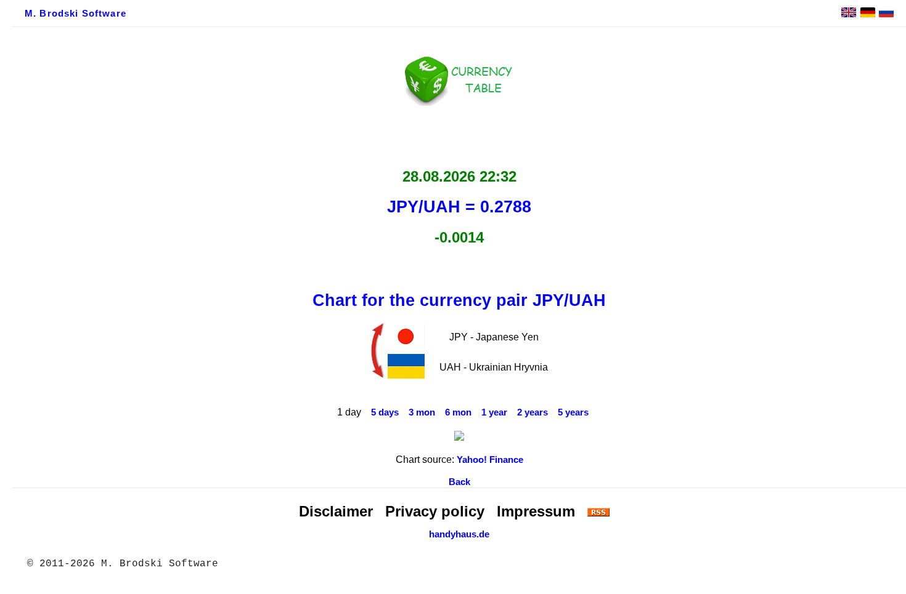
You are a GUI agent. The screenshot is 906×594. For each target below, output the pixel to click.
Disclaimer (336, 511)
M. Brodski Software (75, 13)
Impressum (536, 511)
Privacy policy (434, 511)
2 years (532, 412)
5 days (385, 412)
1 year (494, 412)
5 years (573, 412)
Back (459, 482)
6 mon (458, 412)
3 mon (422, 412)
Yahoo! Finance (490, 460)
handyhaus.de (459, 534)
